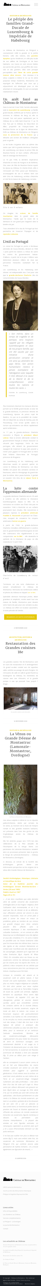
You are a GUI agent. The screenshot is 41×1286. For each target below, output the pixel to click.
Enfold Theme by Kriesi (23, 1280)
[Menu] (35, 4)
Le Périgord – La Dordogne (12, 1222)
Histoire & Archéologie (20, 16)
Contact (5, 1229)
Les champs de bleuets (8, 1259)
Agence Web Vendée (9, 1280)
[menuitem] (11, 1282)
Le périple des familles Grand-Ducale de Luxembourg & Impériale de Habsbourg (20, 29)
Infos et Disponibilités (10, 1211)
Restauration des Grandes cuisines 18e (20, 647)
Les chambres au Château (11, 1214)
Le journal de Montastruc (11, 1225)
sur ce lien (31, 592)
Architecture (15, 637)
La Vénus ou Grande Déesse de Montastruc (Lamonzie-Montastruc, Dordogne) (20, 744)
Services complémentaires (12, 1218)
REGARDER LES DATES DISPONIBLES (21, 617)
